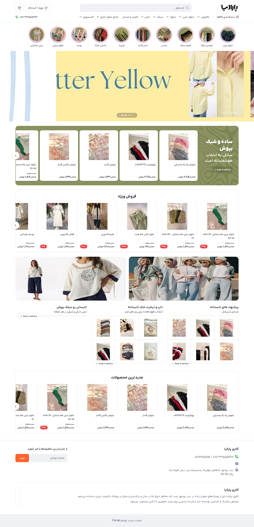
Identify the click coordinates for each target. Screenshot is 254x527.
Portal (116, 520)
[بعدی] (15, 34)
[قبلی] (238, 34)
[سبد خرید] (19, 8)
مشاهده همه (224, 169)
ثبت (22, 458)
